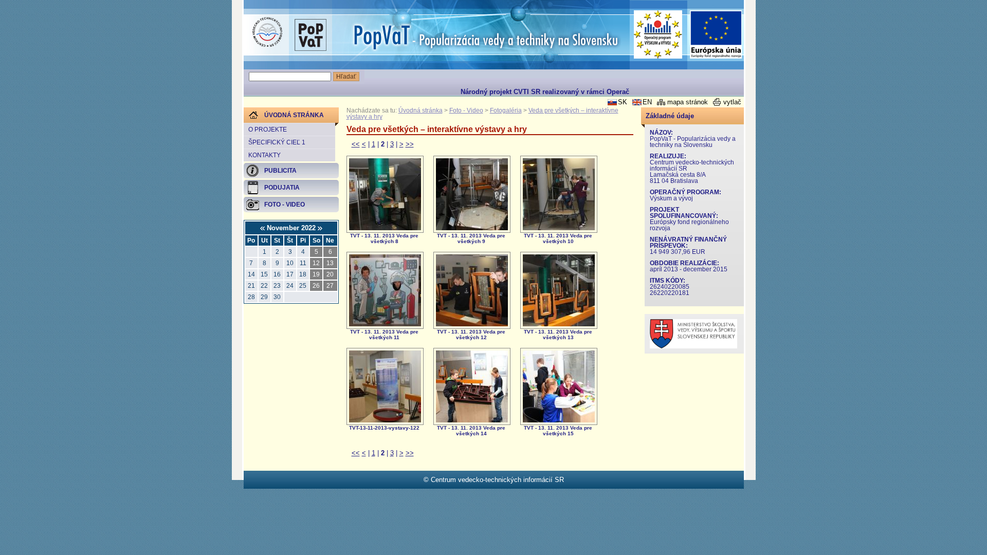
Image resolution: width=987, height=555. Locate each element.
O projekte (267, 129)
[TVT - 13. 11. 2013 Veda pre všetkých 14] (472, 420)
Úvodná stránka (420, 110)
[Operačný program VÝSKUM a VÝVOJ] (658, 34)
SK (622, 102)
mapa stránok (687, 102)
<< (356, 144)
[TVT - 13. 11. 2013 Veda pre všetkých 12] (472, 324)
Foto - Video (466, 110)
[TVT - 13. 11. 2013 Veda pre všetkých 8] (385, 228)
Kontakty (264, 155)
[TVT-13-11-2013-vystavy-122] (385, 420)
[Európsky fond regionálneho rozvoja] (716, 34)
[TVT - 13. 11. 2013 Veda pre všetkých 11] (385, 324)
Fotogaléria (506, 110)
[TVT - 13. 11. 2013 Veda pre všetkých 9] (472, 228)
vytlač (732, 102)
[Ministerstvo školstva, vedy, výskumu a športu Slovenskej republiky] (693, 346)
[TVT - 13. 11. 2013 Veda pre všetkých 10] (559, 228)
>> (410, 144)
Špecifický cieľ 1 (276, 142)
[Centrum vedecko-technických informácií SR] (267, 32)
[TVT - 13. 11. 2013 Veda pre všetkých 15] (559, 420)
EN (647, 102)
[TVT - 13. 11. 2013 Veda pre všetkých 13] (559, 324)
